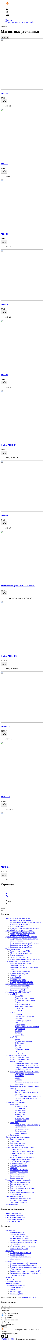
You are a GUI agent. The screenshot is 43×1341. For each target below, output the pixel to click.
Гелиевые (18, 1117)
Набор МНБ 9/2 (9, 656)
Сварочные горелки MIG (20, 986)
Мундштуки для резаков (24, 1074)
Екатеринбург (15, 1292)
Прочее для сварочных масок (21, 982)
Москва (13, 1289)
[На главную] (14, 4)
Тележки (13, 1168)
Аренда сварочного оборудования (23, 1263)
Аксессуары (14, 1141)
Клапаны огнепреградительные (22, 1188)
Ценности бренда (17, 1232)
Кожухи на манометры (19, 1184)
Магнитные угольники (19, 1170)
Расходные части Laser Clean (21, 947)
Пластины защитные (18, 980)
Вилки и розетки (16, 1178)
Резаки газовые (16, 1061)
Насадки (18, 1047)
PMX (17, 1051)
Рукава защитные (17, 1176)
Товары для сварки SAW (19, 935)
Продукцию (8, 1315)
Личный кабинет (12, 1283)
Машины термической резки (21, 953)
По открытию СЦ (17, 1255)
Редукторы (14, 1104)
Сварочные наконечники (24, 998)
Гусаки (17, 1002)
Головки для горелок (23, 1021)
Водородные (20, 1115)
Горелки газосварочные (19, 1059)
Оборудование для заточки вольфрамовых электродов (20, 1161)
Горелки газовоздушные (19, 1057)
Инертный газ (20, 1121)
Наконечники (20, 1090)
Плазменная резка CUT (19, 926)
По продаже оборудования (20, 1253)
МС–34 (4, 374)
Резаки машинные (17, 955)
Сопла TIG (19, 1014)
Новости (9, 1277)
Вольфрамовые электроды (20, 1198)
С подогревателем (22, 1129)
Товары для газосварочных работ (18, 1180)
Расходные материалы (14, 1196)
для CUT (13, 1037)
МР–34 (4, 515)
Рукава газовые (16, 1190)
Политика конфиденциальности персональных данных (22, 1248)
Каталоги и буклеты (13, 1221)
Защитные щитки (17, 965)
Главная (9, 20)
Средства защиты (17, 1139)
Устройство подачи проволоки (22, 1151)
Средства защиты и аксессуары (18, 1137)
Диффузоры (19, 1043)
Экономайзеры (20, 1131)
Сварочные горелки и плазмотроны (19, 984)
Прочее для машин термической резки (25, 959)
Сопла (17, 1039)
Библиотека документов (15, 1219)
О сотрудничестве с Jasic (19, 1236)
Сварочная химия (17, 1145)
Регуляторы (14, 1123)
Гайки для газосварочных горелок (28, 1096)
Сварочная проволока (18, 1202)
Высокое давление (22, 1119)
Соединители (20, 1029)
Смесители (14, 1135)
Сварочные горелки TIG (19, 988)
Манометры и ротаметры (20, 1182)
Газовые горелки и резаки (16, 1055)
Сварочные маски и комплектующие (20, 961)
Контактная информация (15, 1285)
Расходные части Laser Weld (21, 945)
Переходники (20, 1025)
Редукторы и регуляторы (15, 1102)
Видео (6, 1322)
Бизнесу (9, 1261)
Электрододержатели (18, 1166)
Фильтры (5, 37)
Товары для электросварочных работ (20, 22)
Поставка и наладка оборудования (23, 1265)
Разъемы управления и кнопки (27, 1027)
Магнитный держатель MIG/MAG (18, 585)
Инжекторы (19, 1076)
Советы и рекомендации (15, 1217)
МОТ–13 (5, 726)
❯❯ (7, 895)
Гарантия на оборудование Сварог (23, 1240)
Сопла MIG (19, 996)
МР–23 (4, 304)
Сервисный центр (11, 1320)
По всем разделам (11, 1313)
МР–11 (4, 163)
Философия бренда (17, 1234)
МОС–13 (5, 796)
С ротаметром (20, 1127)
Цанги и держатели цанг (24, 1016)
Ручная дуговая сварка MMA (21, 920)
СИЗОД (13, 969)
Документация (9, 1324)
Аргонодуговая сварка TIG (20, 924)
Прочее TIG (19, 1035)
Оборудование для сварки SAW (22, 933)
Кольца (17, 1023)
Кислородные (20, 1110)
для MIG (13, 994)
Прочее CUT (20, 1053)
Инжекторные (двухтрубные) (26, 1063)
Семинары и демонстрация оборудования (20, 1258)
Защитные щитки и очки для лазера (24, 967)
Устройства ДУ (16, 1149)
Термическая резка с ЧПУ (20, 951)
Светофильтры (16, 976)
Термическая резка (13, 949)
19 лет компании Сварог (19, 1238)
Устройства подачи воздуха (20, 971)
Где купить (10, 1279)
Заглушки (18, 1018)
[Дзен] (2, 1337)
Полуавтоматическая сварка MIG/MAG (25, 922)
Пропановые (20, 1108)
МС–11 (4, 93)
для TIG (13, 1012)
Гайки (17, 1078)
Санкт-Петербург (17, 1287)
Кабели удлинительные (19, 1172)
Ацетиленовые (20, 1112)
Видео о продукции (13, 1213)
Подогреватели (21, 1133)
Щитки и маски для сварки (20, 963)
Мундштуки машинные (19, 957)
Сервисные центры (13, 1281)
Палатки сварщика (17, 1143)
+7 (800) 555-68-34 (29, 1297)
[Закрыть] (2, 910)
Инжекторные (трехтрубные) (26, 1065)
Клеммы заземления (18, 1164)
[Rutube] (6, 1337)
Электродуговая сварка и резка (18, 918)
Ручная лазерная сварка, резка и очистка (21, 937)
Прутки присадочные (18, 1200)
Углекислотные (21, 1106)
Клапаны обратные (17, 1186)
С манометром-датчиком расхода (27, 1125)
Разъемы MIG (20, 1008)
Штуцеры (18, 1033)
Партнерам (10, 1251)
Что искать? (5, 1311)
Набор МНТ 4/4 (9, 445)
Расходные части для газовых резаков (24, 1072)
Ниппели (18, 1080)
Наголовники (15, 978)
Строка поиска (6, 1306)
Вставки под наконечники (25, 1000)
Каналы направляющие (24, 1006)
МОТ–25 (5, 867)
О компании (10, 1230)
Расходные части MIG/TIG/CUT (18, 992)
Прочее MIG (19, 1010)
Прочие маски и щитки (19, 973)
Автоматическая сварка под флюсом (20, 931)
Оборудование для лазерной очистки (24, 943)
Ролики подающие (17, 1174)
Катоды (18, 1045)
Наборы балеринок (22, 1049)
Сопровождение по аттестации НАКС (25, 1271)
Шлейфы (18, 1031)
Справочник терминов (14, 1215)
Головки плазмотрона (23, 1041)
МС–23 (4, 234)
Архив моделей (12, 1204)
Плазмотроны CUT (17, 990)
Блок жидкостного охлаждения (22, 1157)
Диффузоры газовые (23, 1004)
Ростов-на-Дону (16, 1294)
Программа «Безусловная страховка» (24, 929)
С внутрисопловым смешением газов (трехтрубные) (27, 1069)
